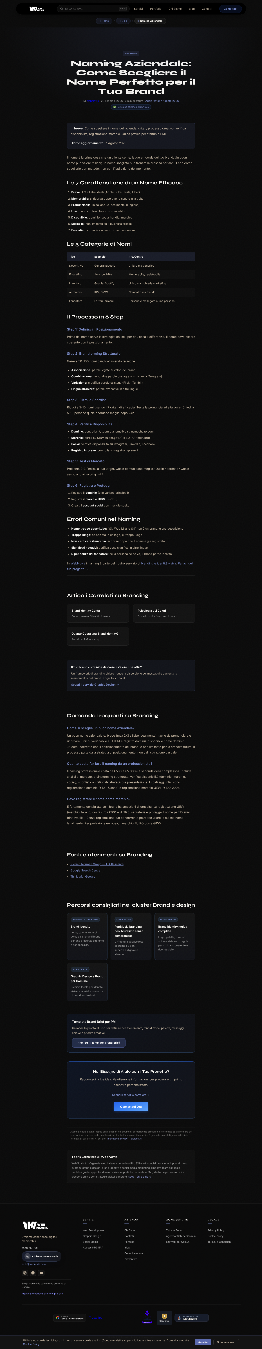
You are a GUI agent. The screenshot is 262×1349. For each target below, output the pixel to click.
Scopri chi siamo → (140, 1176)
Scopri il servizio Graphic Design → (95, 684)
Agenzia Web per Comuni (181, 1236)
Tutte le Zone (174, 1230)
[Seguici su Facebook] (33, 1273)
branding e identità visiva (158, 563)
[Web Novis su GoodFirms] (164, 1318)
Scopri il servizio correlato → (131, 1095)
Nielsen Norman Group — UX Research (97, 864)
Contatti (207, 8)
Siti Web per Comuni (178, 1241)
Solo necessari (226, 1342)
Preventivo (130, 1258)
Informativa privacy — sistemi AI (124, 1138)
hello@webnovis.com (34, 1264)
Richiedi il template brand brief (99, 1042)
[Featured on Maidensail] (191, 1318)
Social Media (90, 1241)
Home (105, 20)
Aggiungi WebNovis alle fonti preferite (42, 1293)
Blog (192, 8)
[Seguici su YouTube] (41, 1273)
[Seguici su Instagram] (25, 1273)
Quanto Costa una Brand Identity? (94, 633)
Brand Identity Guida (85, 610)
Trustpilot (95, 1317)
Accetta (203, 1342)
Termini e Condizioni (219, 1241)
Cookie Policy (215, 1236)
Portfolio (155, 8)
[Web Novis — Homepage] (35, 1225)
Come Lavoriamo (134, 1253)
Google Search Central (85, 870)
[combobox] (91, 8)
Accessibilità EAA (93, 1247)
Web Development (94, 1230)
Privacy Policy (216, 1230)
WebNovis (92, 100)
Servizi (138, 8)
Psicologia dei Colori (152, 610)
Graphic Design (92, 1236)
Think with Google (82, 876)
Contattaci (230, 8)
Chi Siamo (175, 8)
